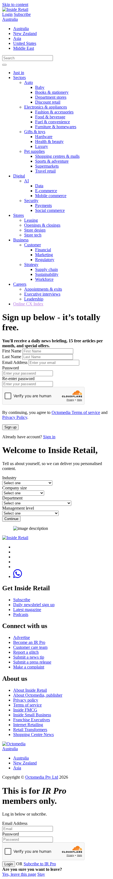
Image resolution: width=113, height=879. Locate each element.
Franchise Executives (31, 719)
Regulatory (44, 259)
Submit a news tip (28, 657)
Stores (18, 215)
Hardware (43, 136)
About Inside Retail (30, 690)
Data (39, 185)
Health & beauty (49, 141)
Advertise (21, 637)
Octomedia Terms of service (76, 412)
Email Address (14, 362)
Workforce (44, 279)
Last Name (11, 356)
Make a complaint (28, 667)
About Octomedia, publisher (37, 695)
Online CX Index (28, 304)
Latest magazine (27, 609)
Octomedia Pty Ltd (41, 777)
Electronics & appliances (45, 107)
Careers (19, 284)
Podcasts (20, 614)
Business (21, 240)
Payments (43, 205)
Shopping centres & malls (57, 156)
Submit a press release (32, 662)
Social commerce (50, 210)
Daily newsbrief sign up (34, 604)
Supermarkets (47, 166)
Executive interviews (42, 294)
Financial (43, 249)
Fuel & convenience (52, 121)
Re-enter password (18, 378)
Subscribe (22, 14)
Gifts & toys (34, 131)
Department (12, 498)
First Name (11, 351)
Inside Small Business (32, 714)
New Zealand (25, 33)
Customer (32, 245)
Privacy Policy (14, 417)
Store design (35, 230)
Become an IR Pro (29, 642)
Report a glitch (26, 652)
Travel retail (45, 171)
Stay (41, 874)
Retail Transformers (30, 729)
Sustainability (46, 274)
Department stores (50, 97)
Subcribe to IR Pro (40, 864)
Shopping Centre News (33, 734)
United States (24, 43)
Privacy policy (25, 700)
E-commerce (46, 190)
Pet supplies (34, 151)
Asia (17, 38)
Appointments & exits (43, 289)
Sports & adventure (52, 161)
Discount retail (47, 102)
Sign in (49, 436)
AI (26, 181)
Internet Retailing (28, 724)
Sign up (10, 427)
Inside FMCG (25, 710)
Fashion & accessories (54, 112)
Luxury (41, 146)
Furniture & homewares (55, 126)
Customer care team (30, 647)
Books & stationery (52, 92)
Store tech (32, 235)
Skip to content (15, 4)
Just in (18, 72)
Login (7, 14)
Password (10, 368)
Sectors (19, 77)
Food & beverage (50, 117)
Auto (28, 82)
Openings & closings (42, 225)
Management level (18, 508)
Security (31, 200)
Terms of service (27, 705)
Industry (9, 477)
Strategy (31, 264)
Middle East (23, 48)
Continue (11, 519)
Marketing (44, 254)
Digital (19, 176)
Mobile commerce (50, 195)
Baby (39, 87)
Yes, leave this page (19, 874)
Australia (10, 19)
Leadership (33, 299)
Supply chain (46, 269)
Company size (14, 488)
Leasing (31, 220)
